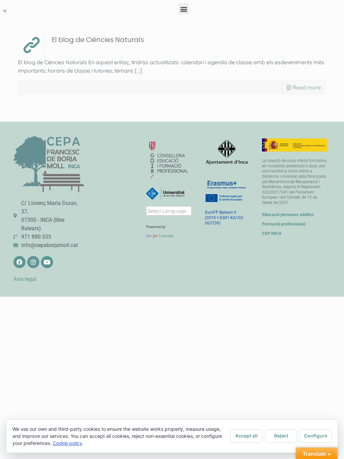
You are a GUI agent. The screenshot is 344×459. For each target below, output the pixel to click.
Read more (307, 87)
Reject (281, 436)
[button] (183, 8)
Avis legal (24, 279)
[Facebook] (19, 262)
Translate (166, 236)
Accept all (246, 436)
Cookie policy (67, 443)
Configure (315, 436)
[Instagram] (33, 262)
